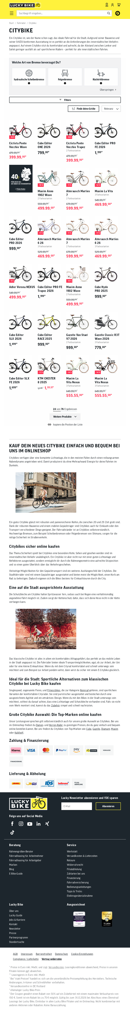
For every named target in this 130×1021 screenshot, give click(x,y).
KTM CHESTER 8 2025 (47, 380)
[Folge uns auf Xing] (47, 824)
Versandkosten (56, 967)
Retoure (71, 860)
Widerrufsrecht (75, 864)
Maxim (114, 728)
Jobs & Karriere (17, 919)
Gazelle (96, 728)
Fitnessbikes (53, 690)
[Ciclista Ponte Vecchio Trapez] (79, 129)
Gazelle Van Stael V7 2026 (77, 336)
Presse (12, 933)
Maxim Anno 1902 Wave (45, 193)
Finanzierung (73, 878)
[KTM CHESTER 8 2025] (51, 364)
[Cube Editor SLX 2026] (22, 321)
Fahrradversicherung (78, 882)
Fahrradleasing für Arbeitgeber (25, 860)
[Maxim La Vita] (108, 177)
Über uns (14, 910)
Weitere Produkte (62, 416)
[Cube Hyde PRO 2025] (108, 273)
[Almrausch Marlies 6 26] (51, 225)
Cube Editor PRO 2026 (16, 241)
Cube (88, 728)
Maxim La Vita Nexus (73, 380)
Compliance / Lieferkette (26, 959)
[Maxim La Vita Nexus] (79, 364)
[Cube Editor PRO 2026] (22, 225)
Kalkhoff (19, 732)
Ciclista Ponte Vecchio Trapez (75, 145)
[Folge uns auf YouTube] (30, 824)
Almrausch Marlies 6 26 (50, 241)
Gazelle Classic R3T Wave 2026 (107, 336)
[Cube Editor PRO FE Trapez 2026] (51, 273)
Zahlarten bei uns (76, 873)
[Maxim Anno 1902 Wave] (51, 177)
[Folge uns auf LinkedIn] (38, 824)
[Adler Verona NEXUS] (22, 273)
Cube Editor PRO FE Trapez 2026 (50, 288)
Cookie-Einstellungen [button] (82, 954)
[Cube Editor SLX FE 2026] (22, 364)
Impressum (27, 954)
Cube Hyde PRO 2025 (101, 288)
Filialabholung (74, 869)
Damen (39, 725)
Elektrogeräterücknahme (80, 895)
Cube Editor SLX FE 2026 (19, 380)
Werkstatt (72, 851)
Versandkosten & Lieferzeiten (82, 855)
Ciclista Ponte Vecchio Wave (18, 145)
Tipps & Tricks (74, 891)
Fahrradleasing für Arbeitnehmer (26, 855)
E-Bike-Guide (16, 873)
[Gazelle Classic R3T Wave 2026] (108, 321)
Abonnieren (108, 806)
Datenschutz (61, 954)
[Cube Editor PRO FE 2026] (108, 129)
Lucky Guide (15, 915)
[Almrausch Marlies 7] (79, 177)
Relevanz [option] (108, 108)
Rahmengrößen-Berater (21, 851)
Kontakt (13, 924)
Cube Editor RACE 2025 (45, 336)
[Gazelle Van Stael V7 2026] (79, 321)
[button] (11, 13)
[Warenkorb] (119, 5)
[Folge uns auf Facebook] (12, 824)
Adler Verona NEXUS (22, 287)
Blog (11, 869)
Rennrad (84, 690)
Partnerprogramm (18, 937)
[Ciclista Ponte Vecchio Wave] (22, 129)
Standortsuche (16, 941)
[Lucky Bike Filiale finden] (22, 179)
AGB (15, 954)
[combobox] (64, 13)
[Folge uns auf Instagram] (21, 824)
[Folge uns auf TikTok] (12, 832)
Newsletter (14, 928)
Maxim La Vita (104, 191)
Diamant (105, 728)
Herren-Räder (56, 725)
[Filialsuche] (106, 5)
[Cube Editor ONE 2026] (51, 129)
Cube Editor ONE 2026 (45, 145)
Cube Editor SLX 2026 (16, 336)
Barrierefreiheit (44, 954)
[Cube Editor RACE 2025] (51, 321)
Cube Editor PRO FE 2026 (105, 145)
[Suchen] (109, 13)
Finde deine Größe (86, 108)
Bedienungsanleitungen (79, 886)
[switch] (119, 1009)
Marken (13, 864)
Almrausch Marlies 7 (78, 193)
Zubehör (55, 705)
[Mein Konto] (112, 5)
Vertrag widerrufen (52, 959)
